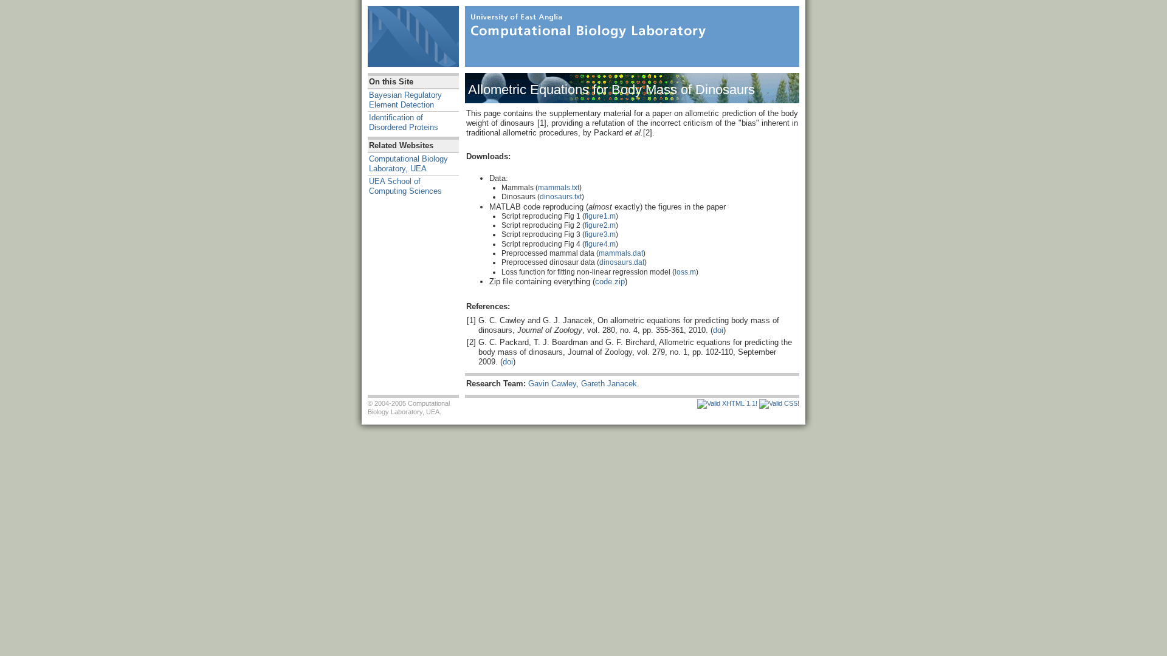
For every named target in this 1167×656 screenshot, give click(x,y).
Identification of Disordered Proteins (403, 122)
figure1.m (600, 216)
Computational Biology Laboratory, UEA (408, 163)
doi (718, 330)
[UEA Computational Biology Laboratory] (586, 24)
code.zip (610, 281)
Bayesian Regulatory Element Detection (405, 100)
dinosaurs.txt (561, 197)
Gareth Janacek (609, 383)
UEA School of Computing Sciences (405, 186)
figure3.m (600, 234)
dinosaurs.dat (621, 262)
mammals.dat (621, 253)
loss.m (685, 272)
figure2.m (600, 225)
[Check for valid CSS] (779, 403)
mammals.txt (558, 187)
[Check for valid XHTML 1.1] (727, 403)
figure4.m (600, 244)
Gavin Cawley (552, 383)
